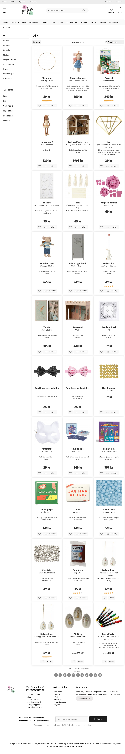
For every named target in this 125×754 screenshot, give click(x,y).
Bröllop (60, 22)
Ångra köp (58, 704)
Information (109, 2)
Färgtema (45, 22)
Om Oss (57, 694)
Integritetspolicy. (84, 725)
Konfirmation (113, 22)
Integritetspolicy (60, 702)
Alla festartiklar (72, 22)
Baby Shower (33, 22)
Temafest (5, 22)
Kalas (24, 22)
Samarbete (58, 699)
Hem (3, 27)
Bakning (94, 22)
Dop (53, 22)
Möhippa (103, 22)
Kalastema (15, 22)
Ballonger (84, 22)
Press (56, 697)
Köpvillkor (58, 692)
